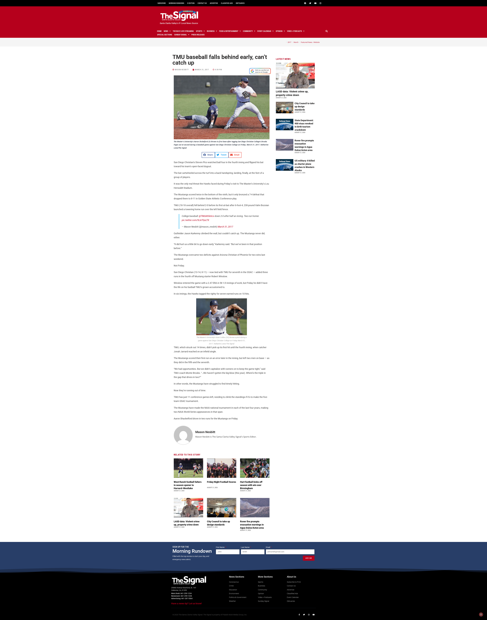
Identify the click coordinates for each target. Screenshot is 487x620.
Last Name (245, 547)
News (166, 31)
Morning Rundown (176, 3)
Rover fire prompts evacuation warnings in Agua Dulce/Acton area (252, 524)
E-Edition (191, 3)
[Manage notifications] (481, 614)
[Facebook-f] (299, 615)
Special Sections (164, 35)
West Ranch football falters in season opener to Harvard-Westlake (188, 485)
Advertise (214, 3)
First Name (220, 547)
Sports (199, 31)
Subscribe (162, 3)
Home (159, 31)
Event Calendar (264, 31)
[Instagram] (320, 3)
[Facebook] (305, 3)
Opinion (279, 31)
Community (248, 31)
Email (268, 547)
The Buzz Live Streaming (183, 31)
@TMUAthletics (206, 216)
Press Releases (198, 35)
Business (211, 31)
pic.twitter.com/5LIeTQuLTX (195, 220)
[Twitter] (310, 3)
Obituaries (240, 3)
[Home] (284, 42)
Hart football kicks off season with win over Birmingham (251, 485)
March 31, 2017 (225, 226)
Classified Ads (227, 3)
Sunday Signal (180, 35)
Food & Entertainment (228, 31)
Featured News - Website (310, 42)
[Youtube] (315, 3)
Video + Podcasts (294, 31)
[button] (326, 31)
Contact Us (202, 3)
